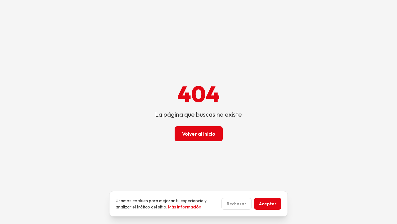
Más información (184, 207)
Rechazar (236, 204)
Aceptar (267, 204)
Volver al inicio (198, 134)
